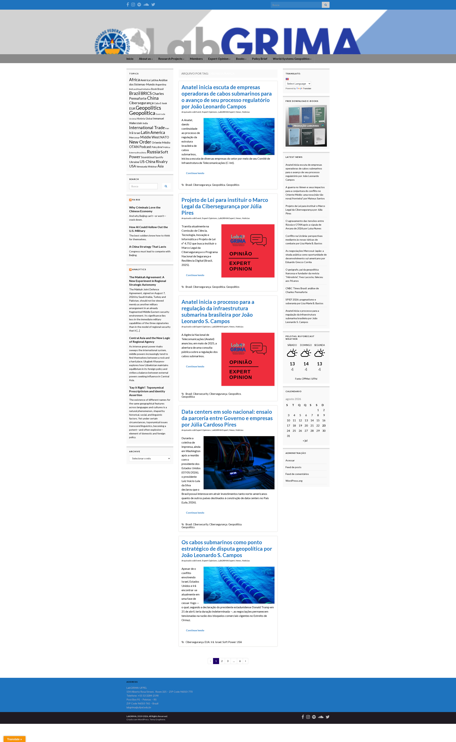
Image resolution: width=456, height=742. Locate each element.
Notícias (246, 112)
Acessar (290, 460)
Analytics (139, 269)
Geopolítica (218, 184)
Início (129, 58)
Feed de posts (293, 467)
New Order (140, 141)
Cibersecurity (200, 393)
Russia (153, 151)
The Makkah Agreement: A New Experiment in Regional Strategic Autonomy (147, 280)
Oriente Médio (161, 142)
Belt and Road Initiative (140, 89)
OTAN (134, 147)
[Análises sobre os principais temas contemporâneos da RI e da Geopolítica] (139, 3)
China (153, 98)
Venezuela (141, 166)
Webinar (152, 166)
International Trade (147, 127)
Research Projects (170, 58)
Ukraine (134, 162)
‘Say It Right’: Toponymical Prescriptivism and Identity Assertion (147, 391)
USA (239, 642)
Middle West (150, 137)
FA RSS (136, 199)
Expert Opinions (209, 112)
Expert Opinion (218, 58)
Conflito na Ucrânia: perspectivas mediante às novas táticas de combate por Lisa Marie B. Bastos (304, 239)
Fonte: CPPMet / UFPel (306, 378)
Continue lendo (195, 173)
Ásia (160, 166)
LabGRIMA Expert (226, 112)
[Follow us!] (133, 3)
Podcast (145, 147)
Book (154, 88)
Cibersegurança (202, 184)
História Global (144, 118)
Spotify (159, 157)
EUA (207, 642)
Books (240, 58)
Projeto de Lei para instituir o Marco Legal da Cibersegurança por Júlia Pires (225, 206)
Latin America (153, 132)
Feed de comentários (297, 473)
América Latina (149, 80)
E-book (163, 103)
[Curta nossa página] (127, 3)
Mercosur (134, 137)
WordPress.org (294, 480)
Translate (307, 88)
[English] (287, 79)
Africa (134, 79)
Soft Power (229, 642)
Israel (218, 642)
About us (145, 58)
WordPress (143, 719)
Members (196, 58)
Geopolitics (232, 184)
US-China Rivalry (154, 161)
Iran (167, 128)
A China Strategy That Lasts (147, 246)
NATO (164, 137)
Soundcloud (148, 157)
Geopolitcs (234, 393)
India (145, 123)
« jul (305, 440)
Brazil (134, 93)
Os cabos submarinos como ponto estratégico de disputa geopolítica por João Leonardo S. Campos (227, 548)
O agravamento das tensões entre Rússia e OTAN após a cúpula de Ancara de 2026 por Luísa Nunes (305, 224)
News (238, 112)
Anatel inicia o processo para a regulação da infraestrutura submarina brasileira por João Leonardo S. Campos (218, 311)
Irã (212, 642)
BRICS (146, 93)
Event (198, 112)
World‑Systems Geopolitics (291, 58)
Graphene (160, 719)
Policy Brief (259, 58)
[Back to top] (448, 734)
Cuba (157, 103)
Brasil (189, 184)
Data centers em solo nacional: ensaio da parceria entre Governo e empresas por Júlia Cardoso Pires (227, 418)
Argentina (160, 84)
